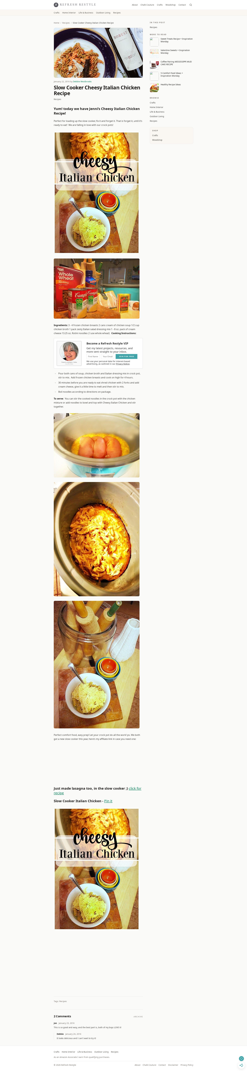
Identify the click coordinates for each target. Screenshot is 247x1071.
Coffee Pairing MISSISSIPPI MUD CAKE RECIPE (176, 63)
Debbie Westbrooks (82, 81)
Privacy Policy (187, 1065)
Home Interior (69, 12)
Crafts (160, 4)
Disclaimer (173, 1065)
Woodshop (171, 4)
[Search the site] (190, 4)
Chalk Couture (147, 4)
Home (56, 22)
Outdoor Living (103, 12)
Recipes (117, 12)
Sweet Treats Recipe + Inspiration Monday (177, 40)
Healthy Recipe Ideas (171, 84)
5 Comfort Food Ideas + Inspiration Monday (172, 74)
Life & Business (86, 12)
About (135, 4)
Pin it (108, 801)
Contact (182, 4)
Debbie (60, 1034)
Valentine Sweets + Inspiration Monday (175, 51)
